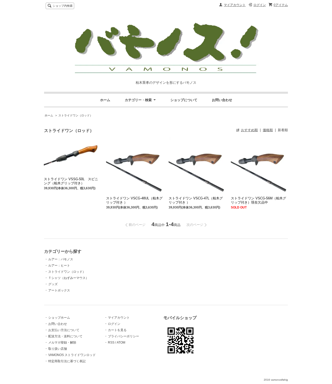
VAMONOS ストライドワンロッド (72, 355)
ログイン (259, 5)
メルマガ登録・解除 (62, 342)
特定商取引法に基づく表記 (67, 361)
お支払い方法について (63, 330)
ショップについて (183, 100)
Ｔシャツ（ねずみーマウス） (68, 278)
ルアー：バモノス (60, 259)
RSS (111, 342)
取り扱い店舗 (57, 349)
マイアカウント (235, 5)
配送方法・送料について (65, 336)
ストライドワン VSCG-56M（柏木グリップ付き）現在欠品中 (258, 200)
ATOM (121, 342)
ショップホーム (59, 317)
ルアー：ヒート (59, 265)
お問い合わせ (222, 100)
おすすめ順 (249, 130)
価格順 (268, 130)
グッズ (53, 284)
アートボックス (59, 290)
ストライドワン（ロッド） (75, 115)
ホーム (105, 100)
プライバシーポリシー (123, 336)
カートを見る (117, 330)
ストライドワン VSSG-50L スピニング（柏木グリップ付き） (71, 181)
